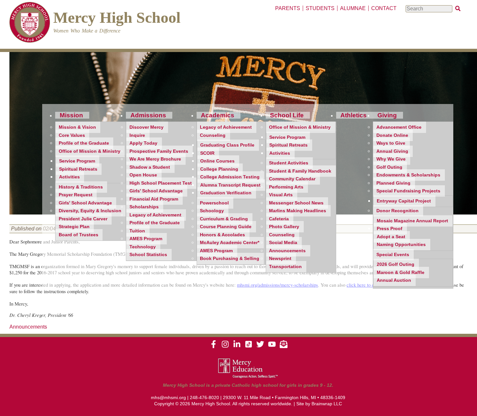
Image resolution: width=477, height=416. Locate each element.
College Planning (219, 169)
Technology (142, 246)
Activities (69, 177)
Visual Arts (281, 194)
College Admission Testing (230, 177)
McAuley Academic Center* (229, 242)
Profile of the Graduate (84, 143)
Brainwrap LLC (327, 403)
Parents (287, 8)
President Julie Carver (83, 218)
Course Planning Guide (225, 226)
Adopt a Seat (391, 236)
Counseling (213, 135)
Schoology (212, 210)
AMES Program (145, 238)
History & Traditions (81, 187)
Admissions (148, 115)
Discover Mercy (146, 127)
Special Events (392, 254)
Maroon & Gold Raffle (400, 272)
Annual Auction (394, 280)
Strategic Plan (74, 226)
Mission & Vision (77, 127)
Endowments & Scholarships (408, 175)
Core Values (72, 135)
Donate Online (392, 135)
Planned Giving (393, 183)
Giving (387, 115)
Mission (71, 115)
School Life (287, 115)
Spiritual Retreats (78, 169)
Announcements (287, 250)
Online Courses (217, 161)
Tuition (137, 230)
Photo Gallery (284, 226)
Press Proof (389, 228)
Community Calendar (292, 178)
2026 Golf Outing (395, 264)
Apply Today (143, 143)
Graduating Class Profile (227, 145)
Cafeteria (279, 218)
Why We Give (391, 159)
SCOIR (207, 153)
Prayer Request (75, 194)
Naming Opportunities (401, 244)
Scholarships (144, 206)
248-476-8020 (204, 397)
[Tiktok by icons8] (248, 346)
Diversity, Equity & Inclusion (90, 210)
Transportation (285, 266)
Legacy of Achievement (155, 215)
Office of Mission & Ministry (89, 151)
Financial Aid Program (153, 199)
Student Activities (288, 163)
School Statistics (148, 254)
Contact (384, 8)
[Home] (29, 23)
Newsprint (280, 258)
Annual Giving (392, 151)
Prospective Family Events (158, 151)
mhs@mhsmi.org (168, 397)
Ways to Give (390, 143)
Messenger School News (296, 203)
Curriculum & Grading (224, 218)
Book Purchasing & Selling (229, 258)
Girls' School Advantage (85, 203)
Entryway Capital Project (404, 201)
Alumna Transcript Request (230, 185)
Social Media (283, 242)
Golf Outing (389, 167)
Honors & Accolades (222, 234)
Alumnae (353, 8)
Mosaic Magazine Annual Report (412, 220)
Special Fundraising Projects (408, 190)
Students (320, 8)
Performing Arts (286, 187)
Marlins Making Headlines (297, 210)
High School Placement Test (160, 183)
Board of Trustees (78, 234)
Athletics (353, 115)
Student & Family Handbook (300, 171)
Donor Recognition (397, 210)
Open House (143, 175)
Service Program (77, 161)
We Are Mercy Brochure (155, 159)
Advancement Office (399, 127)
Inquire (137, 135)
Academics (217, 115)
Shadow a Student (149, 167)
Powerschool (214, 203)
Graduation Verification (225, 192)
